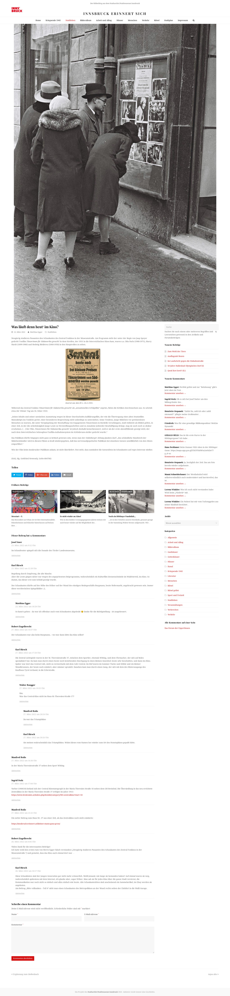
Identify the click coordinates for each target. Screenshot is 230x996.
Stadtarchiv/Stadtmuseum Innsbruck (103, 992)
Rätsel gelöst (173, 590)
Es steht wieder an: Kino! (70, 516)
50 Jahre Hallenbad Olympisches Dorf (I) (186, 366)
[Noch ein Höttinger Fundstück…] (131, 501)
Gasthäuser (173, 552)
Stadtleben (52, 332)
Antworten (15, 555)
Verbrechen (173, 610)
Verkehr (171, 615)
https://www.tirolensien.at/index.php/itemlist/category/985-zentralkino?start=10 (47, 795)
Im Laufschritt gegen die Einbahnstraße (186, 361)
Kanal (170, 566)
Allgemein (172, 538)
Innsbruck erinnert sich (115, 13)
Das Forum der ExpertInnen (177, 628)
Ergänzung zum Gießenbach (26, 974)
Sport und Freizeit (176, 595)
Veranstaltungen (175, 605)
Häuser (171, 562)
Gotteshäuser (174, 557)
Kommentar (17, 925)
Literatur (172, 576)
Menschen (114, 492)
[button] (17, 475)
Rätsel (170, 586)
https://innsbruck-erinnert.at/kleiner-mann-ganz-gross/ (35, 824)
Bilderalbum (173, 547)
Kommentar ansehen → (175, 393)
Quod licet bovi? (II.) (177, 371)
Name (14, 914)
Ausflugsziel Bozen (176, 356)
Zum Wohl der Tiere (177, 351)
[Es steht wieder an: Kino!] (83, 501)
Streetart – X (16, 516)
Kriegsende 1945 (175, 571)
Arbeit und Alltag (69, 492)
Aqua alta (212, 974)
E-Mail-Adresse (91, 914)
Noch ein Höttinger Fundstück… (122, 516)
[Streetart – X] (34, 501)
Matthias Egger (36, 332)
